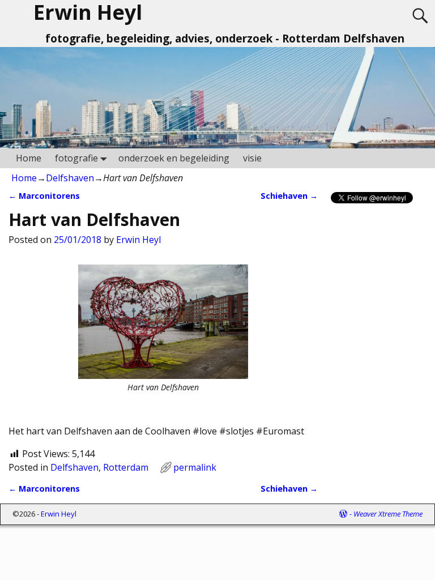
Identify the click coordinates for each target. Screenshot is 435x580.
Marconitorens (44, 195)
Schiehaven (289, 195)
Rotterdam (125, 467)
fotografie (76, 158)
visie (252, 158)
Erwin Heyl (58, 514)
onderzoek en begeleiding (173, 158)
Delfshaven (70, 178)
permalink (194, 467)
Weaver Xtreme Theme (388, 514)
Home (28, 158)
